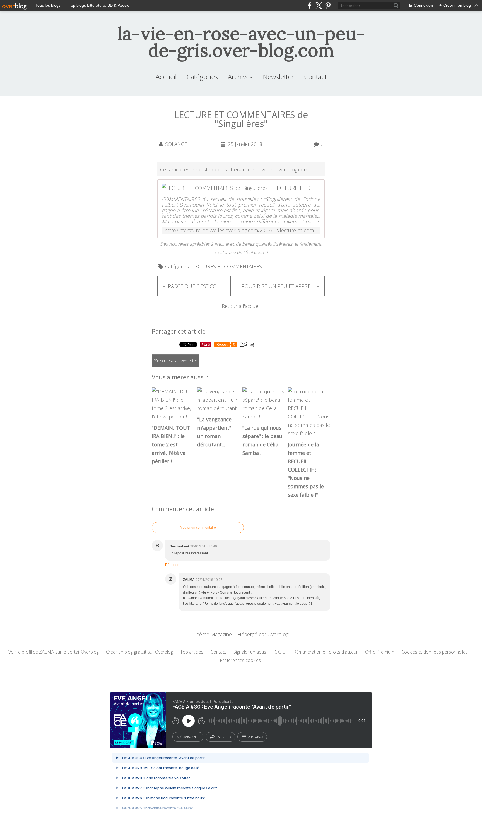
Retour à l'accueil (241, 306)
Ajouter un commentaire (198, 528)
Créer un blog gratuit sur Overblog (139, 652)
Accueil (166, 76)
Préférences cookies (240, 660)
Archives (240, 76)
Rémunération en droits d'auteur (325, 652)
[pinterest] (327, 5)
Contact (315, 76)
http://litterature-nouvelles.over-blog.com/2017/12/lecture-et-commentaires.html (241, 230)
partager (223, 736)
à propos (255, 736)
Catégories (202, 76)
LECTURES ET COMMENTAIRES (227, 266)
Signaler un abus (250, 652)
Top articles (191, 652)
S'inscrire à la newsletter (175, 360)
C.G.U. (280, 652)
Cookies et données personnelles (434, 652)
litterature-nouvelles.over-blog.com (268, 169)
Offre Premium (379, 652)
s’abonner (191, 736)
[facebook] (309, 5)
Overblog (277, 634)
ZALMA (46, 652)
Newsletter (278, 76)
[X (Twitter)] (318, 5)
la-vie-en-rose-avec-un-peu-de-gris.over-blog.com (241, 42)
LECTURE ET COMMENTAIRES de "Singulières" (297, 188)
